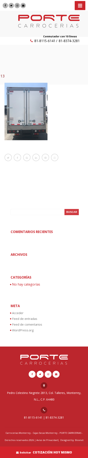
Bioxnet (79, 440)
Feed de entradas (24, 319)
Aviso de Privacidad (47, 440)
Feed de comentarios (27, 324)
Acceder (18, 313)
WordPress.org (23, 330)
